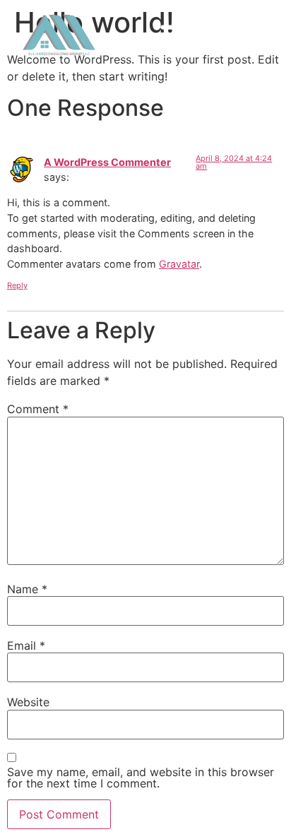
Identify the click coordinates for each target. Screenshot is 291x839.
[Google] (256, 35)
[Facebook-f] (239, 35)
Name (27, 589)
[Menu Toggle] (176, 35)
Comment (38, 409)
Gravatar (179, 264)
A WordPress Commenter (107, 162)
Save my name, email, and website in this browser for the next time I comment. (140, 777)
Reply (17, 285)
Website (28, 702)
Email (26, 645)
